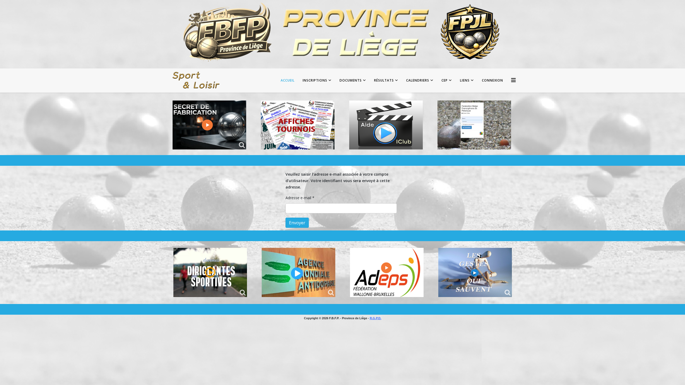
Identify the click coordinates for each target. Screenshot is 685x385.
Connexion (492, 80)
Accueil (288, 80)
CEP (445, 80)
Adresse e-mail (300, 197)
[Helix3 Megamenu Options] (513, 80)
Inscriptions (315, 80)
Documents (351, 80)
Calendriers (417, 80)
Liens (465, 80)
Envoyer (297, 223)
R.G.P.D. (375, 318)
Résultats (384, 80)
